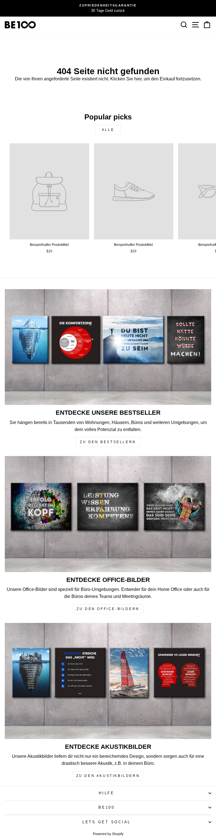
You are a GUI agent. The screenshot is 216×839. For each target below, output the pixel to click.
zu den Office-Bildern (108, 609)
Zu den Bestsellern (108, 442)
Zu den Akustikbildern (108, 776)
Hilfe (106, 793)
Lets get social (106, 822)
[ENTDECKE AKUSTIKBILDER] (108, 681)
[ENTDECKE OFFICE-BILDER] (108, 514)
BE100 (106, 807)
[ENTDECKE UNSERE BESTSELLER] (108, 347)
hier (137, 78)
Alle (108, 130)
